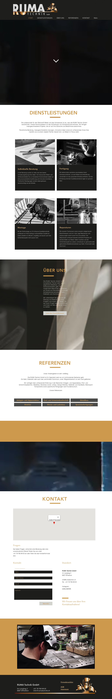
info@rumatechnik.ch (69, 580)
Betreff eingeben (19, 580)
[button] (92, 666)
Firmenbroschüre (67, 682)
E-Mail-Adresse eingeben (22, 574)
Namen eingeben (20, 568)
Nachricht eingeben (20, 586)
